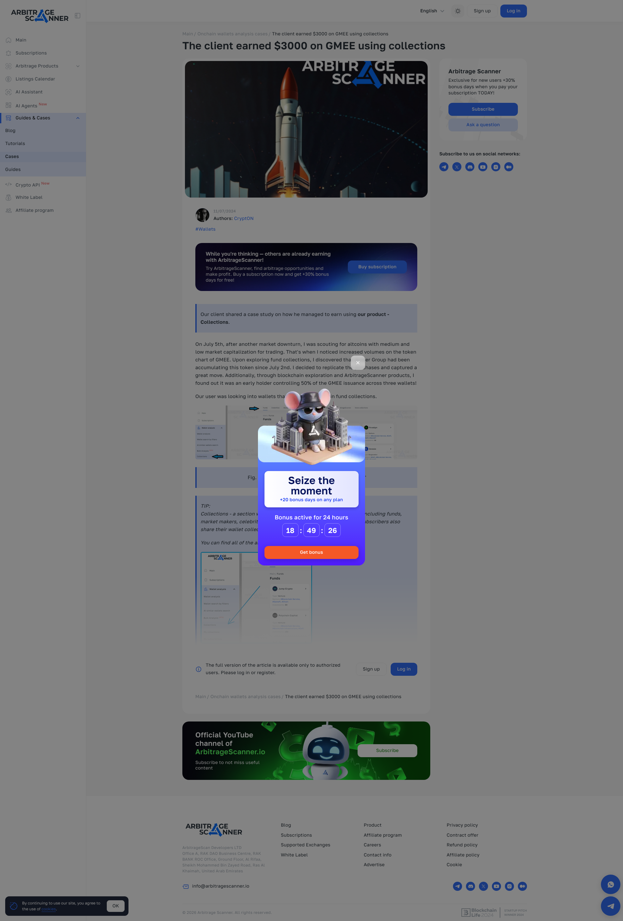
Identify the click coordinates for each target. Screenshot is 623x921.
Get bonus (311, 552)
